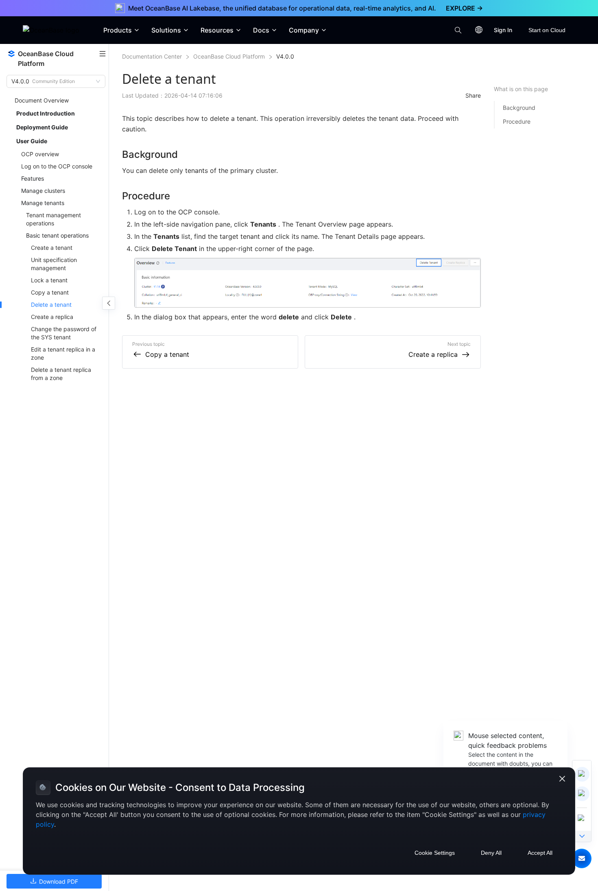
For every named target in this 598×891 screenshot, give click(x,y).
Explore (464, 8)
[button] (581, 858)
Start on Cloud (546, 30)
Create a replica (433, 354)
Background (519, 107)
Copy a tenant (167, 354)
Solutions (166, 30)
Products (117, 30)
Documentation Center (152, 56)
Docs (261, 30)
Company (304, 30)
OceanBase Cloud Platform (229, 56)
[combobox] (52, 81)
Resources (217, 30)
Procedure (516, 121)
